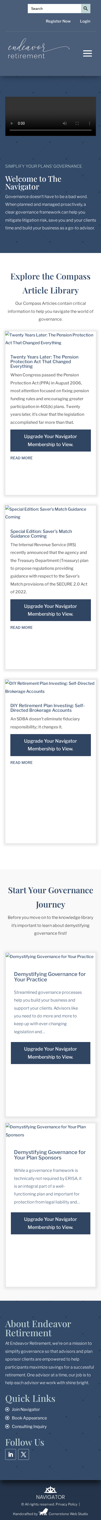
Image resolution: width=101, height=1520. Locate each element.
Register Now (58, 21)
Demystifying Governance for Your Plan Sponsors (50, 1155)
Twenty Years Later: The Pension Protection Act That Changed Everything (44, 361)
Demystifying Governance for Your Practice (50, 977)
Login (85, 21)
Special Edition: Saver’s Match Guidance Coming (41, 534)
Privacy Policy (66, 1504)
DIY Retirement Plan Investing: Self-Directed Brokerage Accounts (47, 708)
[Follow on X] (23, 1454)
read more (21, 457)
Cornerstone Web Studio (68, 1514)
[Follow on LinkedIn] (10, 1454)
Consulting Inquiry (29, 1426)
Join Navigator (26, 1409)
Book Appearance (29, 1418)
